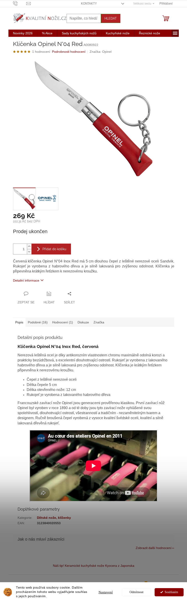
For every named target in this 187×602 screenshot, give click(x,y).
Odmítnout (136, 592)
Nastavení (106, 592)
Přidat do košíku (54, 249)
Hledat (110, 18)
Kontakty (89, 3)
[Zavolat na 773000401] (19, 3)
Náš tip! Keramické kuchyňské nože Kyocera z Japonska (93, 565)
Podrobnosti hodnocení (69, 51)
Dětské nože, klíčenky (54, 517)
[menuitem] (22, 33)
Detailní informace (26, 280)
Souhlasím (171, 592)
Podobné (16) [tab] (38, 322)
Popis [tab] (19, 322)
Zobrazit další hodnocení (153, 548)
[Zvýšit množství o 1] (29, 246)
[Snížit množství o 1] (29, 251)
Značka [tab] (99, 322)
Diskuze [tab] (83, 322)
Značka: (101, 51)
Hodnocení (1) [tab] (62, 322)
